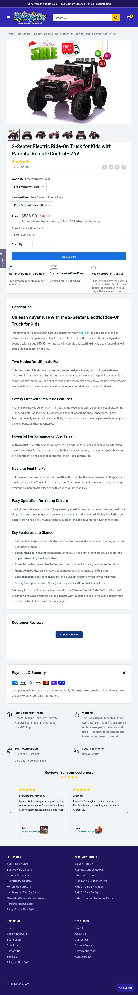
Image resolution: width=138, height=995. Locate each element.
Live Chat (20, 760)
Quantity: (17, 244)
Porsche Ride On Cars (20, 903)
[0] (128, 18)
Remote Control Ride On (89, 869)
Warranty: (31, 178)
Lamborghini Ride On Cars (22, 892)
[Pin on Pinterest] (111, 167)
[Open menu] (8, 17)
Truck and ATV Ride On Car (91, 880)
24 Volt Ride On (84, 863)
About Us (12, 945)
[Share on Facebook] (104, 167)
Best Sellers (14, 939)
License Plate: (37, 197)
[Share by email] (123, 167)
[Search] (116, 17)
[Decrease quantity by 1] (28, 244)
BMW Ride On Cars (18, 875)
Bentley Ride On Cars (19, 869)
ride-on (83, 332)
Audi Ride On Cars (17, 863)
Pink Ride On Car (85, 875)
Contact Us (13, 950)
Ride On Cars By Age (87, 892)
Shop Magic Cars (17, 933)
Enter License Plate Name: (28, 228)
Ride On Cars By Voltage (89, 886)
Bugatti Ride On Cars (19, 880)
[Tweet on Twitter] (117, 167)
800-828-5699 (37, 760)
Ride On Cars (23, 33)
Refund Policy (83, 956)
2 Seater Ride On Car (19, 962)
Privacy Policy (83, 945)
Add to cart (69, 256)
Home (10, 33)
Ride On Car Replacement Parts (94, 898)
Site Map (12, 956)
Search (79, 928)
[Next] (127, 812)
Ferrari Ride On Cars (19, 886)
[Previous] (11, 812)
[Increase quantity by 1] (46, 244)
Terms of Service (85, 950)
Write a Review (72, 635)
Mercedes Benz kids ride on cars (26, 898)
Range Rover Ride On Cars (22, 909)
